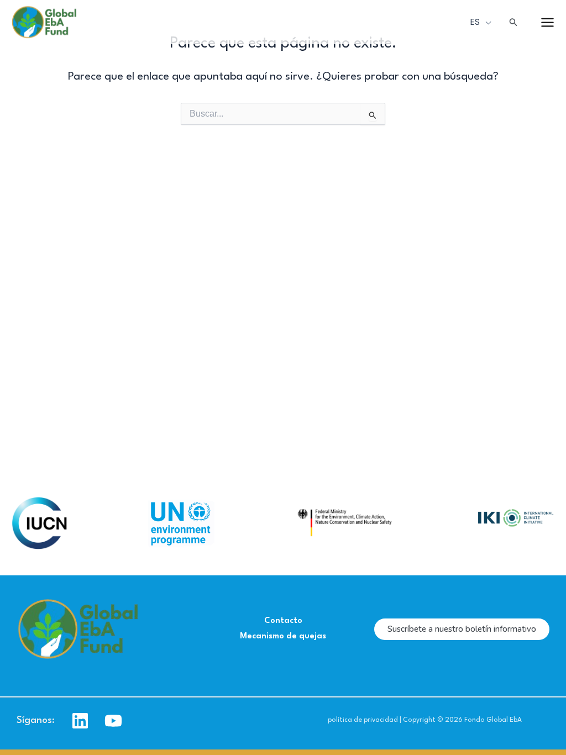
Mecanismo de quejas (283, 636)
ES (476, 21)
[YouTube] (113, 721)
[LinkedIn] (80, 721)
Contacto (283, 621)
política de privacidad (363, 720)
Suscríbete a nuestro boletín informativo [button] (461, 629)
